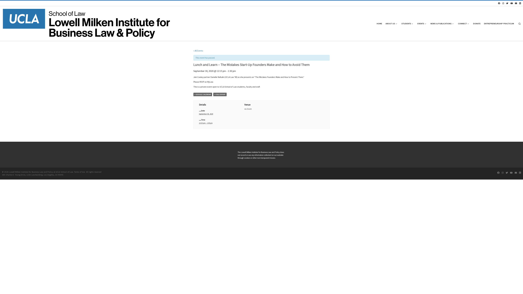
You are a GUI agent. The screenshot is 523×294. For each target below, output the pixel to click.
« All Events (198, 50)
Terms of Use (79, 172)
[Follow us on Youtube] (511, 3)
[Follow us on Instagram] (503, 3)
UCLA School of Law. (65, 172)
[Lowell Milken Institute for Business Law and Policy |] (86, 23)
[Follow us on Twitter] (507, 3)
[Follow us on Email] (516, 3)
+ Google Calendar (203, 94)
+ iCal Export (220, 94)
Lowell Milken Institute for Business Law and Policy (31, 172)
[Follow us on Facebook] (499, 3)
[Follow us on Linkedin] (520, 3)
